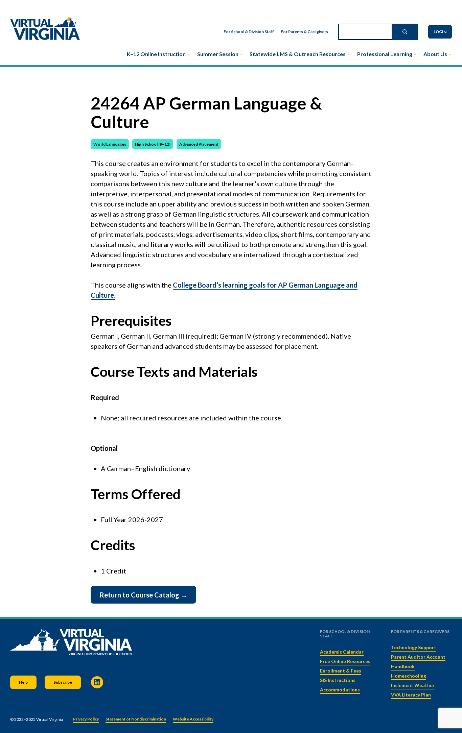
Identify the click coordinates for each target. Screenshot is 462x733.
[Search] (405, 32)
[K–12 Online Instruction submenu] (188, 54)
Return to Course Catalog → (143, 595)
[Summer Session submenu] (241, 54)
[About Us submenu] (450, 54)
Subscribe (62, 682)
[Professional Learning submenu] (415, 54)
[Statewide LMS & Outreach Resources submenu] (348, 54)
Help (23, 682)
